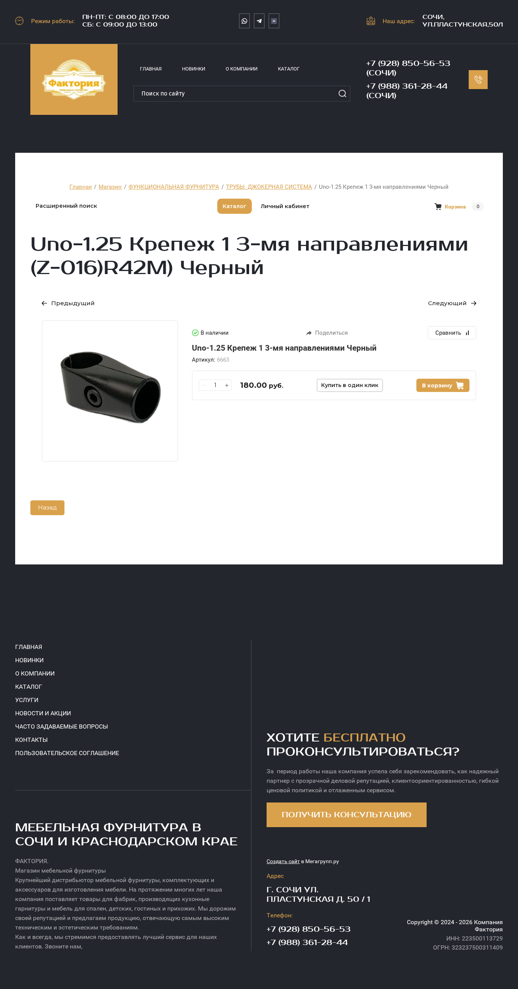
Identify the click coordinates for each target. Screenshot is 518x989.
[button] (347, 814)
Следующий (447, 303)
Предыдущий (73, 303)
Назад (47, 507)
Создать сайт (283, 861)
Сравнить (448, 332)
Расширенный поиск (66, 205)
